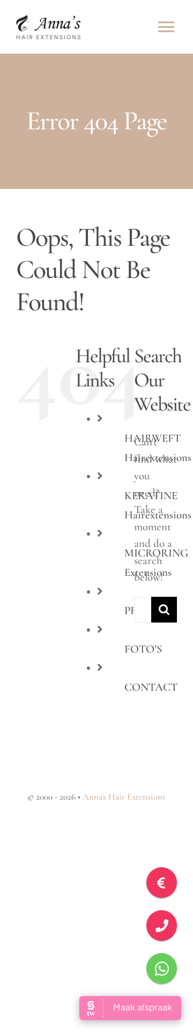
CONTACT (150, 687)
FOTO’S (143, 649)
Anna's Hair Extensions (124, 796)
